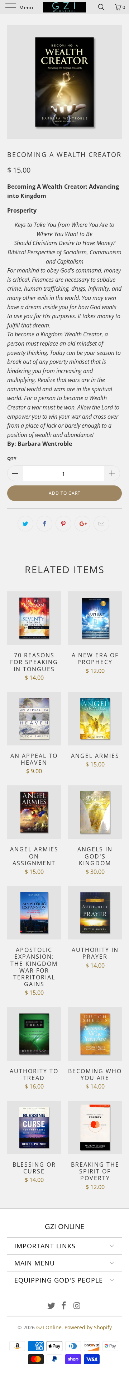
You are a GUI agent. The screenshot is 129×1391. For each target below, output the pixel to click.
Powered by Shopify (88, 1327)
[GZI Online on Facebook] (64, 1306)
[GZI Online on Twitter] (51, 1306)
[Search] (103, 7)
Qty (11, 458)
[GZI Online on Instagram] (77, 1306)
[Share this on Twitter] (25, 523)
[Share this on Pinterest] (63, 523)
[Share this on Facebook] (44, 523)
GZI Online (49, 1327)
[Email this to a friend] (101, 523)
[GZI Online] (64, 7)
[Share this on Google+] (82, 523)
